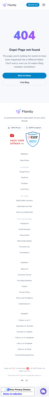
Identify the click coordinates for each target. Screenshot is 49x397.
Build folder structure (24, 200)
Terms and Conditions (24, 298)
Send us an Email (24, 349)
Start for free (33, 5)
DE (27, 380)
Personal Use (24, 247)
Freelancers (24, 223)
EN (22, 380)
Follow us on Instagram (24, 337)
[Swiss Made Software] (16, 139)
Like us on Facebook (24, 343)
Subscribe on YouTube (24, 326)
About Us (24, 269)
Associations (24, 252)
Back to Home (24, 75)
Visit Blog (24, 82)
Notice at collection (12, 394)
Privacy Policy (24, 292)
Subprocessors (24, 304)
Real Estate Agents (24, 241)
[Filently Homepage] (10, 5)
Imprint (24, 286)
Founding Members (24, 280)
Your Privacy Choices (20, 389)
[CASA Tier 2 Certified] (33, 139)
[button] (43, 391)
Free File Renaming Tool (24, 355)
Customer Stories (24, 275)
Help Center (24, 160)
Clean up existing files (24, 212)
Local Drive (24, 189)
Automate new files (24, 206)
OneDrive (24, 177)
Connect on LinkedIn (24, 332)
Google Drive (24, 172)
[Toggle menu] (43, 5)
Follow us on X (24, 320)
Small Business (24, 229)
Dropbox (24, 183)
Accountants (24, 235)
